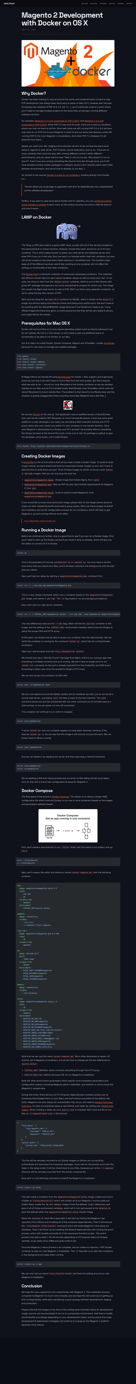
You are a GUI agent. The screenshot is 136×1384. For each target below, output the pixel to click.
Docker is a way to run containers (63, 175)
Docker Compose (60, 796)
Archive (112, 3)
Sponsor (121, 3)
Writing (85, 3)
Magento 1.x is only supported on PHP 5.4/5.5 (57, 121)
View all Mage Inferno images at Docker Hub (39, 521)
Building (93, 3)
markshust (9, 3)
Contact (129, 3)
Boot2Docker (64, 377)
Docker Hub (31, 274)
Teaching (103, 3)
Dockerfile (28, 462)
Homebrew (109, 343)
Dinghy (36, 414)
